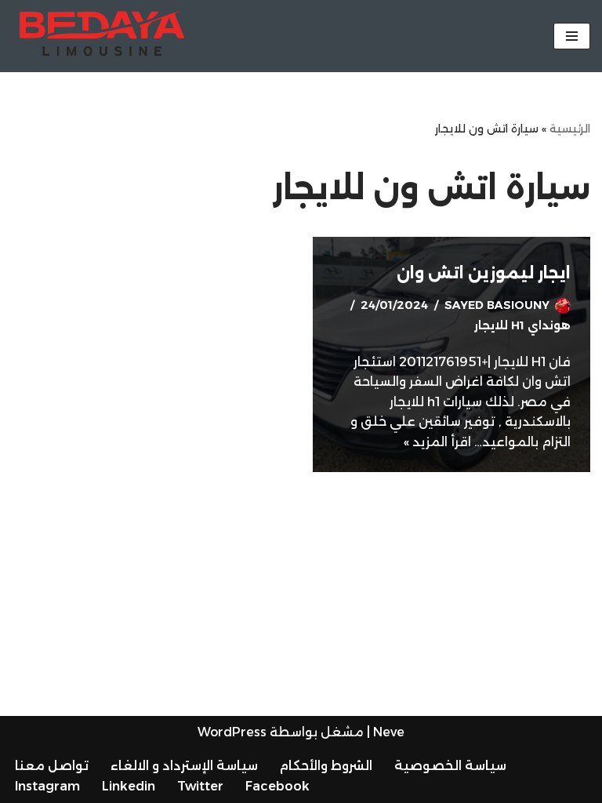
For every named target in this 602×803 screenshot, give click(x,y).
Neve (388, 732)
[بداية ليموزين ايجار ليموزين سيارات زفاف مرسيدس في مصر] (98, 36)
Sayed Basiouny (496, 305)
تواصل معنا (52, 765)
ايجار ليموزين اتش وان (484, 272)
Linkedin (128, 786)
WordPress (232, 732)
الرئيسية (569, 129)
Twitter (200, 786)
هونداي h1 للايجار (522, 325)
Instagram (47, 786)
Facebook (277, 786)
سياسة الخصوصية (450, 765)
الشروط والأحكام (326, 765)
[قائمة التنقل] (571, 36)
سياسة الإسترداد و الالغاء (184, 765)
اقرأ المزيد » (437, 441)
